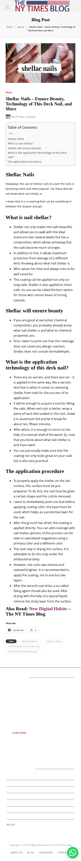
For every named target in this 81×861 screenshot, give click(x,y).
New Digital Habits (48, 608)
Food (41, 802)
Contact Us (65, 852)
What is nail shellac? (20, 143)
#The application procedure (23, 651)
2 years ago (30, 117)
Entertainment (41, 796)
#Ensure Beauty (30, 641)
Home (9, 26)
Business (41, 783)
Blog (30, 852)
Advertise (46, 852)
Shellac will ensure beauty (24, 148)
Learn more (19, 733)
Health (41, 816)
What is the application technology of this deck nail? (37, 155)
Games (41, 809)
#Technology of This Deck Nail (24, 646)
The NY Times (17, 117)
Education (41, 789)
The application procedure (24, 161)
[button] (72, 852)
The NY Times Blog (62, 845)
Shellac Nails (16, 139)
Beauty (20, 26)
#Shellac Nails (54, 641)
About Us (16, 852)
